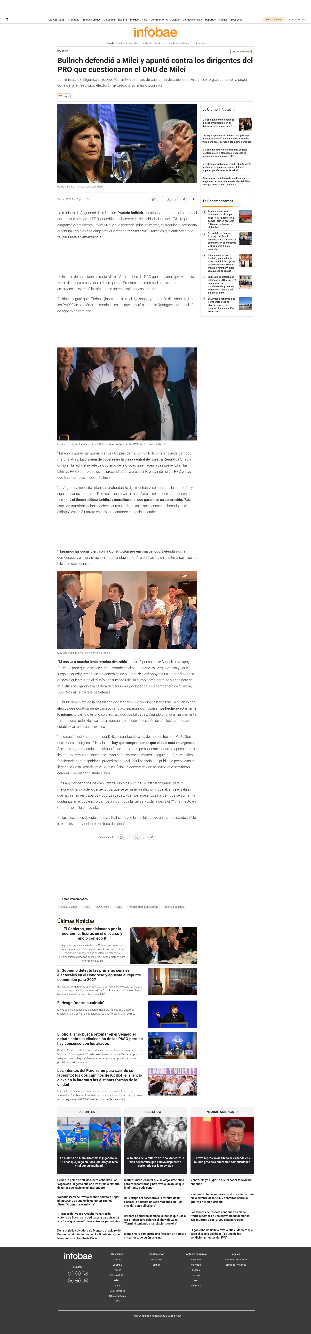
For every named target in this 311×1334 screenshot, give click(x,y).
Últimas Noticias (192, 19)
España (122, 19)
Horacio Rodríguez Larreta (143, 906)
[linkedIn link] (85, 1280)
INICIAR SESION (297, 19)
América (117, 1259)
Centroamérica (159, 19)
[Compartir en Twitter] (169, 199)
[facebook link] (70, 1273)
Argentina (73, 19)
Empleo (156, 1264)
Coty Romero (160, 43)
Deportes (210, 19)
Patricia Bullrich (68, 906)
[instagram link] (85, 1273)
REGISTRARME (274, 19)
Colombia (109, 19)
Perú (144, 19)
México (134, 19)
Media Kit (196, 1285)
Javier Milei (103, 906)
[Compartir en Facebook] (161, 199)
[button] (6, 19)
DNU (119, 906)
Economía (236, 19)
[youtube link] (70, 1280)
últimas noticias (174, 906)
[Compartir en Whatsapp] (154, 199)
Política (223, 19)
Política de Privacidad (235, 1264)
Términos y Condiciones (235, 1259)
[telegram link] (78, 1280)
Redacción (156, 1259)
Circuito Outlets (199, 43)
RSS (117, 1301)
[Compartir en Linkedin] (176, 199)
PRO (86, 906)
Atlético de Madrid (143, 43)
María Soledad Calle (179, 43)
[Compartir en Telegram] (184, 199)
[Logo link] (155, 31)
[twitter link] (78, 1273)
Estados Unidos (92, 19)
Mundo (175, 19)
